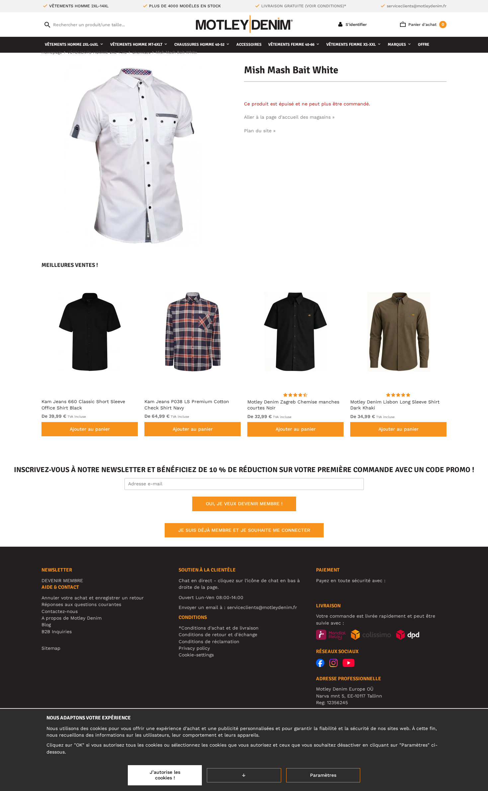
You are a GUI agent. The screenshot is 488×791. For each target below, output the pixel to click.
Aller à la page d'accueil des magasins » (289, 117)
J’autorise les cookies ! (165, 775)
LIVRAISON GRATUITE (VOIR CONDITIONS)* (303, 6)
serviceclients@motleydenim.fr (417, 6)
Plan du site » (260, 130)
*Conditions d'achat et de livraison (219, 628)
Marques (397, 44)
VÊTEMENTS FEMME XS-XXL (351, 44)
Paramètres (323, 775)
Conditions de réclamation (209, 641)
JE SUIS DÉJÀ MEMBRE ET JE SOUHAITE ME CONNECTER (244, 530)
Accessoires (249, 44)
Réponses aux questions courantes (81, 604)
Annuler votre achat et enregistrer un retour (92, 597)
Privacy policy (194, 648)
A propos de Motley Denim (71, 618)
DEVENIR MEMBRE (62, 580)
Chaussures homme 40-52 (199, 44)
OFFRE (423, 44)
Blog (46, 624)
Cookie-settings (196, 654)
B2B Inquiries (56, 631)
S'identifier (355, 24)
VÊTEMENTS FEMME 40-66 (291, 44)
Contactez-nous (59, 611)
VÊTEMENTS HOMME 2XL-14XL (71, 44)
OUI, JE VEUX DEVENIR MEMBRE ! (244, 503)
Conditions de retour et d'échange (218, 634)
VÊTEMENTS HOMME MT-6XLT (136, 44)
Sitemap (50, 648)
